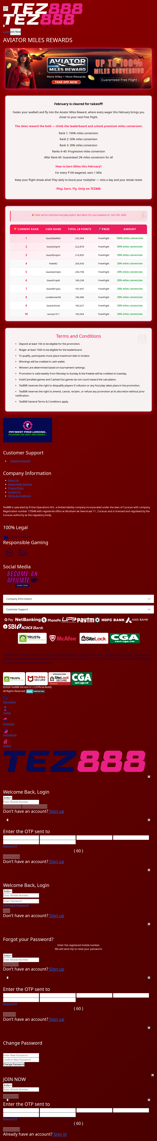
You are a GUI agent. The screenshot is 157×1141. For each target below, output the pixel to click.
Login (6, 31)
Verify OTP (9, 1014)
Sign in (59, 1134)
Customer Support (17, 609)
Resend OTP (10, 846)
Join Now (15, 31)
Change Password (13, 1064)
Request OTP (10, 964)
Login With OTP (12, 806)
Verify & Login (11, 856)
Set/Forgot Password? (16, 905)
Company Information (19, 599)
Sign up (56, 811)
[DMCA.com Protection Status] (35, 691)
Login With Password (35, 806)
